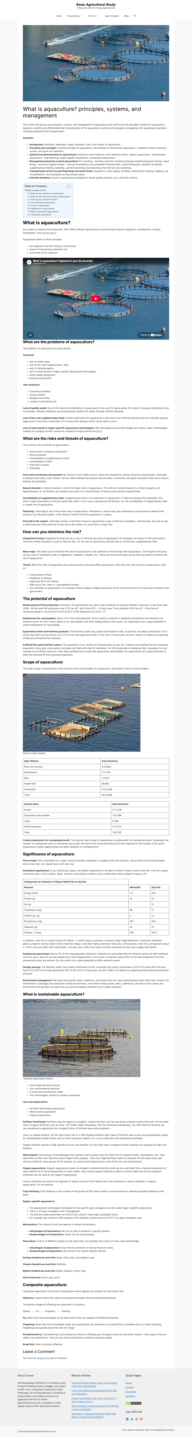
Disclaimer (131, 1391)
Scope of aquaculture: (40, 205)
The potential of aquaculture (43, 202)
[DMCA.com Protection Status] (133, 1404)
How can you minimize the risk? (44, 200)
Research (130, 1396)
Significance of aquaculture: (43, 209)
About (129, 1383)
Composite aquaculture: (41, 215)
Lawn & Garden (112, 16)
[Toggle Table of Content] (67, 186)
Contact (130, 1387)
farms (99, 431)
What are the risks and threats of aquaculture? (50, 197)
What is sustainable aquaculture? (44, 212)
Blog (126, 16)
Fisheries (92, 16)
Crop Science (73, 16)
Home (59, 16)
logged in (41, 1358)
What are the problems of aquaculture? (47, 193)
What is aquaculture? (36, 190)
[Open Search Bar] (134, 16)
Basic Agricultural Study (96, 4)
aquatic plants (49, 233)
